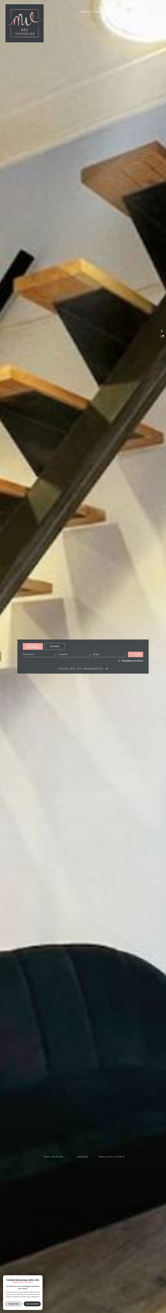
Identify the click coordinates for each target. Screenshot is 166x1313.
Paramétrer (13, 1304)
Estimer (54, 646)
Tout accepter (32, 1304)
